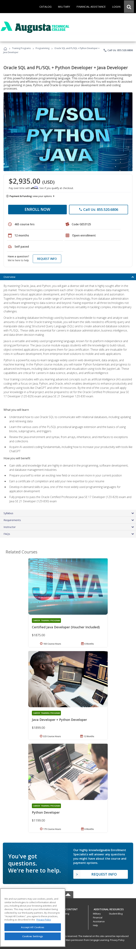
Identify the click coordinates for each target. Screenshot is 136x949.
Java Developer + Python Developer (59, 720)
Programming (42, 48)
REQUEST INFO (47, 259)
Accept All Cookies (32, 927)
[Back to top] (68, 908)
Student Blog (116, 913)
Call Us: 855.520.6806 (118, 50)
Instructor (10, 527)
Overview (9, 277)
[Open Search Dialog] (129, 6)
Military (97, 913)
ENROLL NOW (37, 209)
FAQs (7, 534)
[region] (32, 917)
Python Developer (46, 812)
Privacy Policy (117, 940)
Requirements (12, 520)
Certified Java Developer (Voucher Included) (66, 627)
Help (95, 925)
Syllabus (8, 513)
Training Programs (21, 48)
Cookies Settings (32, 936)
